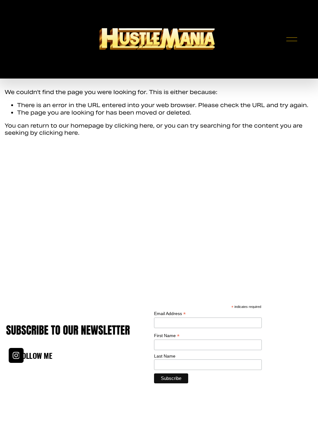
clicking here (133, 125)
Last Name (164, 356)
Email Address (170, 314)
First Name (166, 336)
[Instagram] (16, 355)
